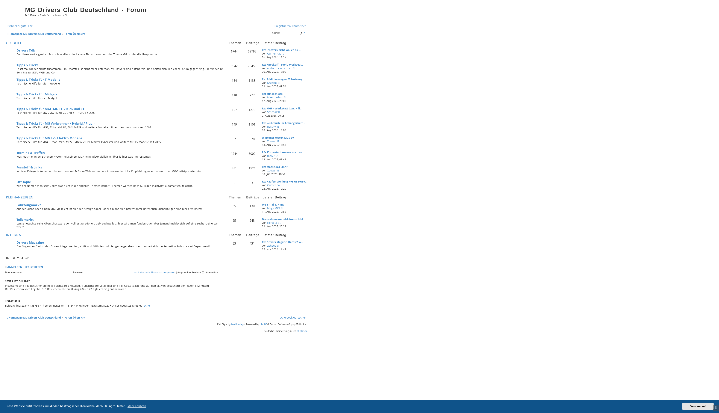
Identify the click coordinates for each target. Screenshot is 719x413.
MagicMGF (273, 208)
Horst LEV (273, 222)
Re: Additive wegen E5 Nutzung (282, 79)
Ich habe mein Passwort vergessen (154, 272)
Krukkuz (272, 83)
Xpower (272, 141)
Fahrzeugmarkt (28, 205)
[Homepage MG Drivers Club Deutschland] (14, 12)
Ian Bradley (237, 324)
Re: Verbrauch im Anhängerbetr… (283, 123)
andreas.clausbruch (279, 68)
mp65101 (273, 156)
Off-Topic (23, 182)
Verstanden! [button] (698, 406)
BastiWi (272, 126)
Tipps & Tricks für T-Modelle (38, 79)
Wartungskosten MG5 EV (278, 137)
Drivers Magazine (30, 242)
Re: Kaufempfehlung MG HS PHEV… (284, 181)
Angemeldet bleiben (189, 272)
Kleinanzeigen (19, 197)
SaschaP (272, 112)
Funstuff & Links (29, 167)
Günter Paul (274, 53)
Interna (13, 235)
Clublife (14, 43)
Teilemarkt (25, 219)
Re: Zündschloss (272, 94)
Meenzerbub (275, 97)
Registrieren (34, 267)
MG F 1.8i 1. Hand (273, 204)
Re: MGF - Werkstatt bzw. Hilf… (282, 108)
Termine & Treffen (30, 152)
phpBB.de (302, 331)
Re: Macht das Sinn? (275, 167)
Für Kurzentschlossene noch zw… (283, 152)
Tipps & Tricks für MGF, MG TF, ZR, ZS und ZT (50, 109)
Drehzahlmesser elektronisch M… (283, 219)
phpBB (263, 324)
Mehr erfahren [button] (137, 406)
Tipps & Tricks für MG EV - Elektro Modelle (49, 138)
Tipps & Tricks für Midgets (36, 94)
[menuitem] (30, 26)
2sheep (271, 245)
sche (147, 305)
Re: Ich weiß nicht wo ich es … (281, 50)
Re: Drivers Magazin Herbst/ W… (283, 242)
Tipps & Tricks (27, 65)
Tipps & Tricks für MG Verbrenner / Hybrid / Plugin (55, 123)
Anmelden (14, 267)
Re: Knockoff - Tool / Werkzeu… (282, 64)
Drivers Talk (25, 50)
